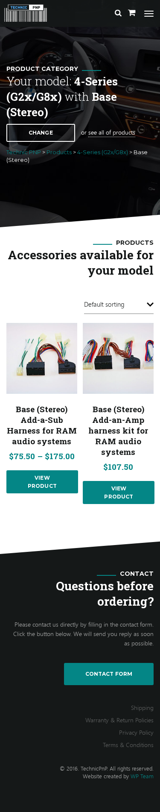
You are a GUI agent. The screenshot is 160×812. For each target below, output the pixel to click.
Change (41, 132)
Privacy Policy (136, 732)
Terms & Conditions (128, 744)
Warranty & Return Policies (119, 719)
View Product (42, 482)
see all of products (111, 132)
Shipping (142, 707)
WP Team (142, 776)
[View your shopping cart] (132, 13)
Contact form (108, 674)
